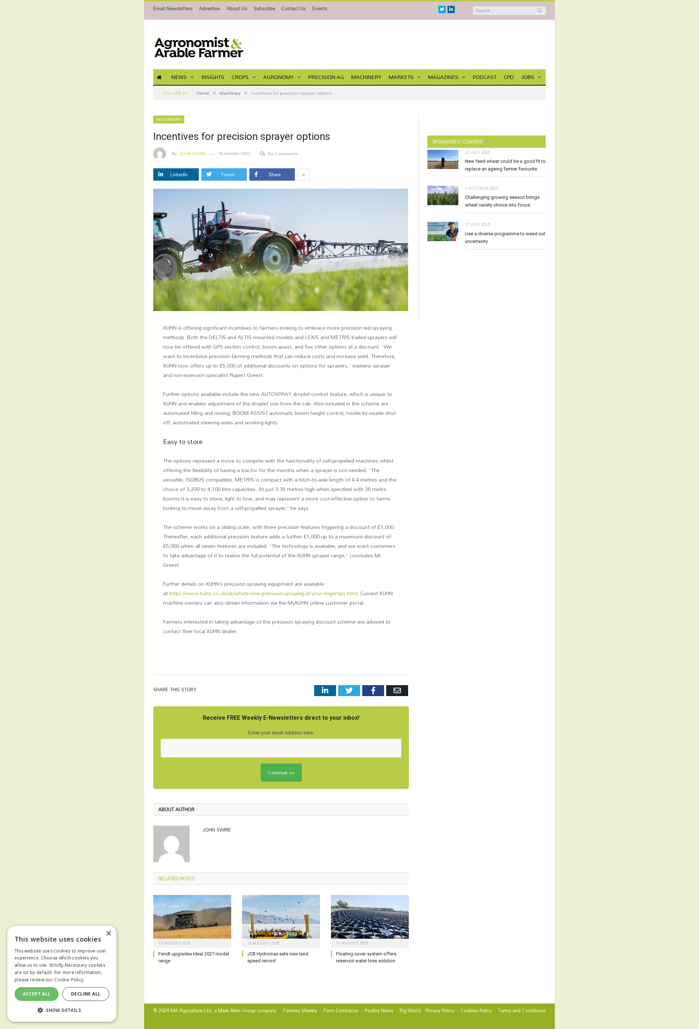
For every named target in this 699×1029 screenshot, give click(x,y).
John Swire (192, 153)
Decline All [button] (85, 994)
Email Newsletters (173, 8)
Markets (401, 77)
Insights (212, 77)
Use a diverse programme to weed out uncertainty (505, 237)
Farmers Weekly (300, 1010)
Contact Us (293, 8)
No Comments (283, 153)
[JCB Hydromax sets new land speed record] (281, 920)
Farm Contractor (341, 1010)
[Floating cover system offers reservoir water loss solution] (370, 920)
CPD (509, 77)
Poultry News (379, 1010)
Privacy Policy (440, 1010)
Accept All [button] (37, 994)
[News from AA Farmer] (198, 44)
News (179, 77)
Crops (240, 77)
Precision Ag (326, 77)
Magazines (443, 77)
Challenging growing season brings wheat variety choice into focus (502, 201)
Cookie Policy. (69, 980)
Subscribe (264, 8)
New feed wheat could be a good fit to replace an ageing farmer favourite (505, 165)
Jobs (527, 77)
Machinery (366, 77)
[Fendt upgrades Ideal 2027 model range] (192, 920)
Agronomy (278, 77)
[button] (62, 1010)
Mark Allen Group (237, 1010)
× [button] (108, 933)
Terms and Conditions (522, 1010)
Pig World (410, 1010)
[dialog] (61, 974)
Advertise (209, 8)
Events (319, 8)
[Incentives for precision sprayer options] (281, 251)
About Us (236, 8)
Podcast (485, 77)
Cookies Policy (476, 1010)
